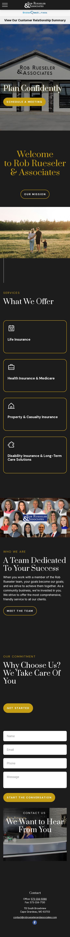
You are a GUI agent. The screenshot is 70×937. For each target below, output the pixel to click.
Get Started (18, 708)
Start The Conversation (29, 797)
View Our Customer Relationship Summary (35, 20)
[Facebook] (35, 922)
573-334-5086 (39, 899)
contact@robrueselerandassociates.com (35, 917)
